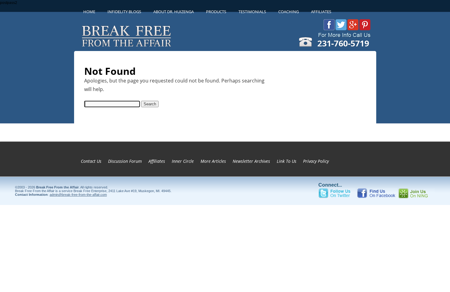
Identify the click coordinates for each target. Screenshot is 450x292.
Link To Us (286, 161)
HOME (89, 11)
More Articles (213, 161)
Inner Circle (183, 161)
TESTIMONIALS (252, 11)
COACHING (288, 11)
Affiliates (156, 161)
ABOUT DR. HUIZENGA (173, 11)
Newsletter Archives (251, 161)
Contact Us (91, 161)
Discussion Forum (125, 161)
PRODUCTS (216, 11)
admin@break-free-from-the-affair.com (78, 194)
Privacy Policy (316, 161)
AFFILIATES (321, 11)
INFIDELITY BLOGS (124, 11)
